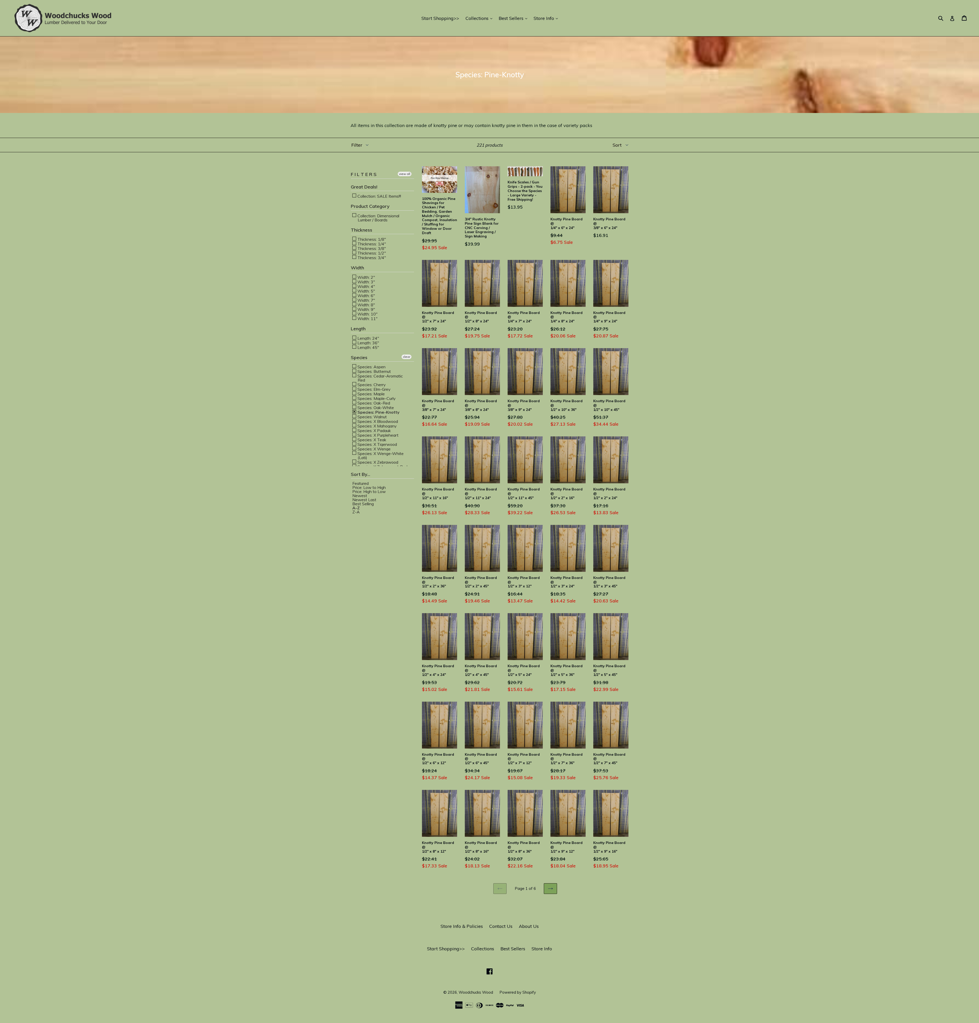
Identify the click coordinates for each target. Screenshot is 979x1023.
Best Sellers (514, 18)
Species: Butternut (373, 371)
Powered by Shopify (517, 992)
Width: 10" (367, 313)
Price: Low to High (369, 487)
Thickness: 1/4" (371, 243)
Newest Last (364, 500)
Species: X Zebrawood (377, 462)
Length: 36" (367, 342)
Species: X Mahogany (376, 425)
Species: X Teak (371, 439)
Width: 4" (365, 286)
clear (406, 357)
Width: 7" (365, 300)
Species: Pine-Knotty (378, 412)
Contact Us (500, 926)
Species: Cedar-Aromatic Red (379, 377)
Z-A (356, 512)
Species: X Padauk (373, 430)
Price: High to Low (369, 491)
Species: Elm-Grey (373, 389)
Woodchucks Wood (476, 992)
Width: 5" (365, 290)
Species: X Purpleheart (377, 435)
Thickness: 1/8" (371, 239)
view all (404, 174)
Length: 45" (367, 347)
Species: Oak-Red (373, 402)
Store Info (547, 18)
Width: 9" (365, 309)
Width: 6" (365, 295)
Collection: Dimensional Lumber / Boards (377, 217)
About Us (529, 926)
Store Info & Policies (462, 926)
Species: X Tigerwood (376, 444)
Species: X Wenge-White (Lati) (380, 455)
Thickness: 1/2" (371, 252)
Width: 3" (365, 281)
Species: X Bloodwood (377, 421)
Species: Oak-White (375, 407)
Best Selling (363, 504)
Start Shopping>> (440, 18)
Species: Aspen (370, 366)
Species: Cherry (371, 384)
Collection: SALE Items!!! (378, 196)
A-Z (356, 508)
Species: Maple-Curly (376, 398)
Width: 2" (365, 277)
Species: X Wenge (373, 448)
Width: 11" (367, 318)
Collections (480, 18)
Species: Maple (370, 393)
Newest (359, 496)
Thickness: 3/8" (371, 248)
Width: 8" (365, 304)
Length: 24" (367, 338)
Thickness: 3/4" (371, 257)
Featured (360, 483)
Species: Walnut (371, 416)
